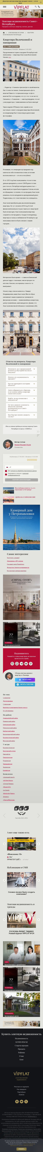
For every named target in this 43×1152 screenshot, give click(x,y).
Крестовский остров (9, 751)
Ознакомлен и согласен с (18, 474)
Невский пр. (6, 754)
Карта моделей (6, 1131)
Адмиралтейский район (10, 718)
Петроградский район (10, 728)
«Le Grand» (6, 790)
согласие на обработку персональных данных (24, 471)
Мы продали (21, 1089)
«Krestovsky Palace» (9, 793)
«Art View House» (8, 780)
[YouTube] (21, 1101)
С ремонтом (6, 698)
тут (9, 57)
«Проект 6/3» (7, 787)
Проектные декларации (25, 1129)
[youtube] (26, 663)
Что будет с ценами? (13, 558)
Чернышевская (7, 764)
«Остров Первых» (8, 784)
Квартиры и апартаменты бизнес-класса (15, 707)
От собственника (8, 711)
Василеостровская (8, 748)
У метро (6, 744)
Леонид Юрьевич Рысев (22, 445)
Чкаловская (6, 767)
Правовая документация (9, 1129)
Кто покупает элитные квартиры (16, 571)
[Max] (17, 663)
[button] (4, 7)
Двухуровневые (8, 701)
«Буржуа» (6, 797)
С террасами (7, 704)
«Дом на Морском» (9, 800)
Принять (21, 1149)
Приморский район (9, 721)
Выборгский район (9, 731)
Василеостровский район (11, 737)
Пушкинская (7, 761)
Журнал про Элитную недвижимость (18, 567)
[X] (26, 1101)
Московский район (9, 741)
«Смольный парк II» (9, 777)
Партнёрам (21, 1092)
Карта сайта (37, 1129)
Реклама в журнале (21, 1087)
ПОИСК (21, 1095)
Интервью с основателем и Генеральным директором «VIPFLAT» (25, 894)
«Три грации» (13, 854)
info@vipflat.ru (32, 1116)
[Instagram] (12, 663)
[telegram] (21, 663)
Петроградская (7, 757)
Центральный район (9, 724)
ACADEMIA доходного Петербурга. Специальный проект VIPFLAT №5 (25, 933)
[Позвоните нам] (39, 7)
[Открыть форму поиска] (36, 7)
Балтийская (6, 770)
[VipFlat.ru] (21, 7)
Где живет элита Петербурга (15, 564)
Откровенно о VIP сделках (15, 561)
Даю (22, 471)
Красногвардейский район (11, 734)
